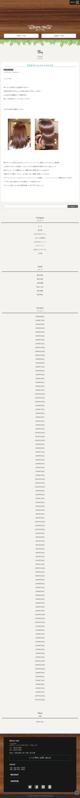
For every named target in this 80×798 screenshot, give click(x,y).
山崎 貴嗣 (40, 283)
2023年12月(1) (40, 432)
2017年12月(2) (40, 696)
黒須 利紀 (40, 275)
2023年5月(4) (40, 460)
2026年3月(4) (40, 336)
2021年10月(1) (40, 529)
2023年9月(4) (40, 444)
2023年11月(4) (40, 436)
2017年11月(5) (40, 700)
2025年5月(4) (40, 374)
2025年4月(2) (40, 378)
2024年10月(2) (40, 401)
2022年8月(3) (40, 494)
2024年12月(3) (40, 394)
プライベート (40, 245)
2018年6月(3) (40, 684)
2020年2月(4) (40, 607)
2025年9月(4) (40, 359)
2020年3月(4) (40, 603)
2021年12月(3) (40, 522)
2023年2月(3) (40, 471)
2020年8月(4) (40, 583)
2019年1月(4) (40, 657)
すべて (40, 226)
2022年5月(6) (40, 506)
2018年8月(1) (40, 676)
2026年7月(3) (40, 320)
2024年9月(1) (40, 405)
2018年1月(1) (40, 692)
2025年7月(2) (40, 367)
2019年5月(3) (40, 642)
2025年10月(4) (40, 355)
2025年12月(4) (40, 347)
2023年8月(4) (40, 448)
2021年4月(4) (40, 552)
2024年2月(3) (40, 425)
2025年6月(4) (40, 371)
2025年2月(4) (40, 386)
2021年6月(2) (40, 545)
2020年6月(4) (40, 591)
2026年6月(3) (40, 324)
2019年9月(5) (40, 626)
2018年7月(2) (40, 680)
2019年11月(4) (40, 618)
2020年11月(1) (40, 572)
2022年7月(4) (40, 498)
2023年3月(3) (40, 467)
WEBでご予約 (21, 36)
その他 (40, 253)
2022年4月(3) (40, 510)
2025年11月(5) (40, 351)
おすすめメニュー (8, 69)
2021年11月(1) (40, 525)
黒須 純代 (40, 279)
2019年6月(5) (40, 638)
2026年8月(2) (40, 316)
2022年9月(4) (40, 491)
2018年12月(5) (40, 661)
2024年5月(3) (40, 413)
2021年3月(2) (40, 556)
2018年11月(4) (40, 665)
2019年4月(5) (40, 645)
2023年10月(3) (40, 440)
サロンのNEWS (40, 238)
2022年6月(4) (40, 502)
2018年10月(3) (40, 669)
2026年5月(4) (40, 328)
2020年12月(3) (40, 568)
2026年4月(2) (40, 332)
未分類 (40, 230)
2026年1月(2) (40, 343)
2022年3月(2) (40, 514)
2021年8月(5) (40, 537)
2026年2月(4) (40, 340)
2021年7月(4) (40, 541)
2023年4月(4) (40, 463)
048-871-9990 (17, 748)
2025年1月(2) (40, 390)
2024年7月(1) (40, 409)
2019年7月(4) (40, 634)
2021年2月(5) (40, 560)
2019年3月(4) (40, 649)
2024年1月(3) (40, 429)
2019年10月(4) (40, 622)
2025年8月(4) (40, 363)
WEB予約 (15, 781)
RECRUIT (15, 775)
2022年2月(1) (40, 518)
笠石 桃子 (40, 294)
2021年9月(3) (40, 533)
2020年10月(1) (40, 576)
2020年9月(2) (40, 580)
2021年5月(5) (40, 549)
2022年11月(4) (40, 483)
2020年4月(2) (40, 599)
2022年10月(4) (40, 487)
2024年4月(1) (40, 417)
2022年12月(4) (40, 479)
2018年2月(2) (40, 688)
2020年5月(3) (40, 595)
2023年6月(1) (40, 456)
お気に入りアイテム (40, 249)
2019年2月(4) (40, 653)
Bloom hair (16, 72)
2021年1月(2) (40, 564)
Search (72, 206)
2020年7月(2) (40, 587)
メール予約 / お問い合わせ (40, 758)
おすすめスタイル (40, 234)
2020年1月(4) (40, 611)
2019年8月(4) (40, 630)
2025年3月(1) (40, 382)
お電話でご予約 (59, 36)
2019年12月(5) (40, 614)
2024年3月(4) (40, 421)
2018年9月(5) (40, 673)
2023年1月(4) (40, 475)
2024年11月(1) (40, 398)
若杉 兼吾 (40, 291)
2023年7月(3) (40, 452)
